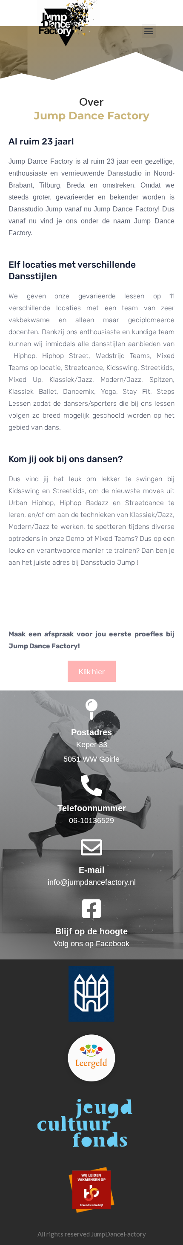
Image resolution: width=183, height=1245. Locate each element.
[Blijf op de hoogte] (91, 908)
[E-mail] (91, 847)
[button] (149, 31)
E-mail (92, 870)
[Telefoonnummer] (91, 785)
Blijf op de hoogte (91, 931)
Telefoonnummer (91, 808)
